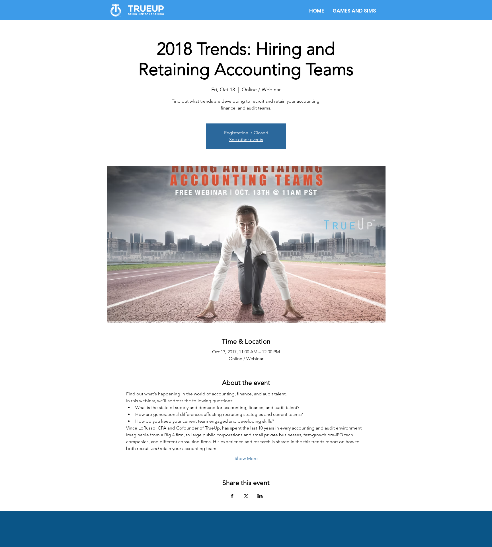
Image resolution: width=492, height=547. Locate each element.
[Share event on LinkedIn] (260, 496)
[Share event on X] (246, 496)
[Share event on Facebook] (232, 496)
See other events (246, 139)
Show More (246, 458)
